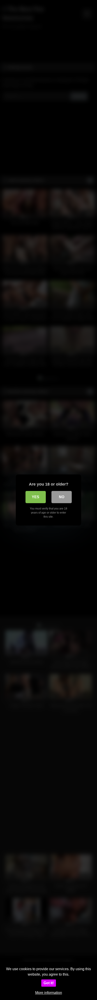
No (61, 497)
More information (48, 993)
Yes (35, 497)
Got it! (49, 983)
